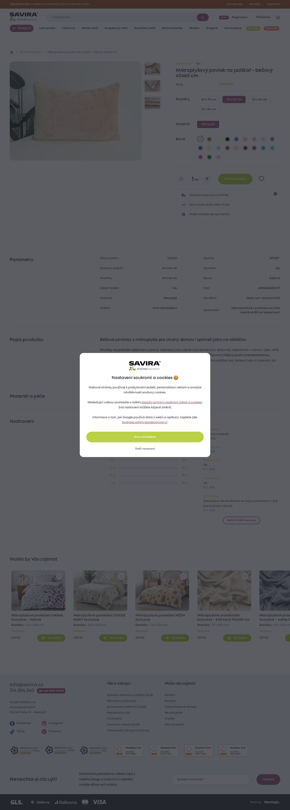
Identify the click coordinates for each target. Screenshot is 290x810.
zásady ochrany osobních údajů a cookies (172, 402)
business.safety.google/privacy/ (144, 422)
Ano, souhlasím (145, 437)
